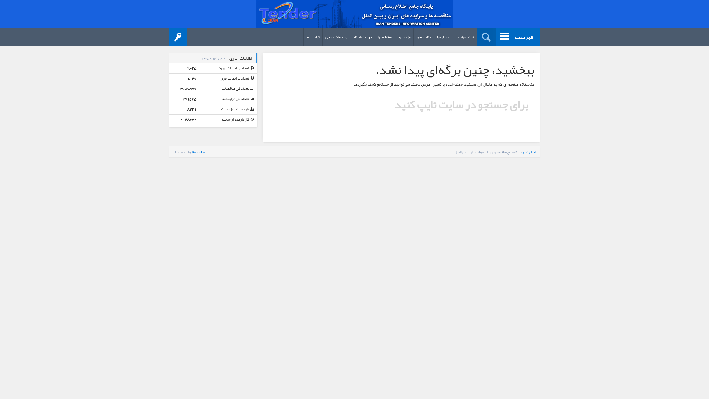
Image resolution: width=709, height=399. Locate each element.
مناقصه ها (424, 37)
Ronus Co (198, 152)
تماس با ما (313, 37)
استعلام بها (385, 37)
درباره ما (443, 37)
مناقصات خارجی (336, 37)
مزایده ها (404, 37)
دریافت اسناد (362, 37)
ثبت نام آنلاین (464, 37)
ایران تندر (529, 152)
